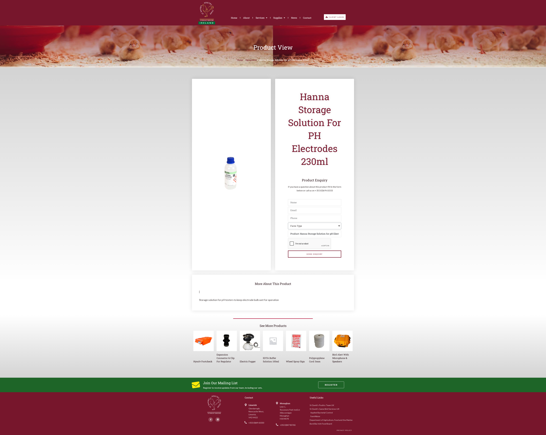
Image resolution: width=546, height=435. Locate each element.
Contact (307, 17)
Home (234, 17)
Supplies (277, 17)
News (294, 17)
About (246, 17)
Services (260, 17)
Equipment (251, 60)
